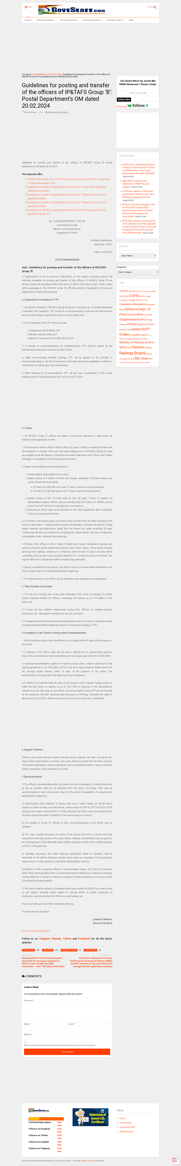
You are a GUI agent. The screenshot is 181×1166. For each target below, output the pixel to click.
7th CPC (123, 291)
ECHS (149, 315)
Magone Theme (87, 1161)
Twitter (67, 938)
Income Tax (124, 330)
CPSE (145, 300)
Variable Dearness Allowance (135, 362)
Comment (29, 1000)
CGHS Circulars (145, 296)
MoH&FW (149, 342)
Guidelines (142, 324)
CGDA (126, 296)
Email (71, 1024)
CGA (121, 296)
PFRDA (148, 347)
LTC (149, 335)
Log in (122, 1118)
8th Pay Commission (45, 20)
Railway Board (132, 353)
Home (27, 20)
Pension (138, 347)
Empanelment (129, 319)
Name (27, 1024)
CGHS (134, 296)
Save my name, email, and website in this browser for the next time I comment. (60, 1045)
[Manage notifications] (174, 1159)
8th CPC (132, 291)
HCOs (150, 324)
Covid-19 (134, 300)
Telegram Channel (50, 938)
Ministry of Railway (131, 342)
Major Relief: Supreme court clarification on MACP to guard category (136, 184)
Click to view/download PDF (36, 931)
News (131, 20)
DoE (129, 314)
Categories (122, 267)
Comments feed (127, 1127)
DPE (145, 315)
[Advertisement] (90, 47)
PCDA (128, 347)
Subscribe (124, 99)
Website (28, 1034)
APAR (153, 291)
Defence (131, 309)
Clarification (124, 300)
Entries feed (125, 1123)
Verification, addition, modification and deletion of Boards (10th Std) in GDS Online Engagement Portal (138, 194)
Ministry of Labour (140, 339)
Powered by (122, 107)
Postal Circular (54, 74)
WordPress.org (126, 1131)
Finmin (132, 324)
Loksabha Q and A (139, 335)
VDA (148, 362)
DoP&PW (137, 314)
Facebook (84, 938)
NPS (122, 347)
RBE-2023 (130, 359)
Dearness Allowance (91, 20)
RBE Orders (142, 358)
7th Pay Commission (68, 20)
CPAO (141, 300)
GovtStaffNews (39, 74)
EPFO (143, 319)
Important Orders (114, 20)
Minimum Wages (126, 339)
